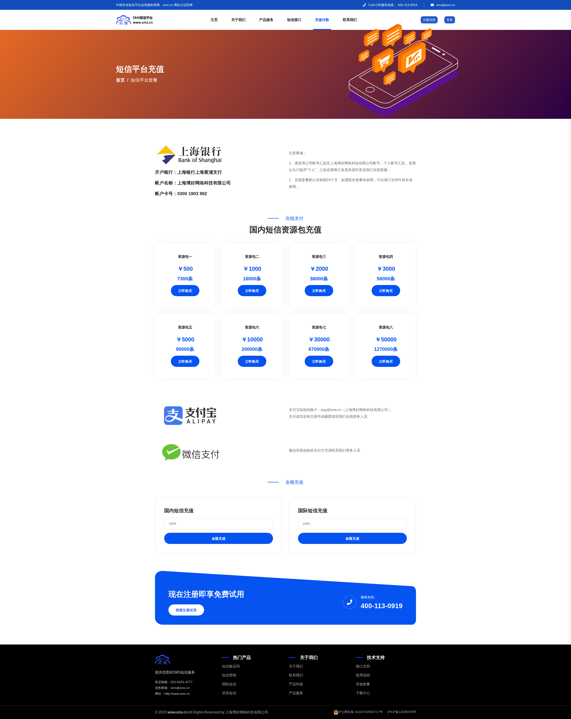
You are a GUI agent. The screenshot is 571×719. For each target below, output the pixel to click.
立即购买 (185, 291)
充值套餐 (363, 684)
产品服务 (266, 20)
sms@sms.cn (445, 5)
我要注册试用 (186, 610)
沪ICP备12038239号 (401, 712)
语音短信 (229, 693)
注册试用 (429, 20)
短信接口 (294, 20)
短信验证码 (231, 666)
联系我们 (350, 20)
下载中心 (363, 693)
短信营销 (229, 675)
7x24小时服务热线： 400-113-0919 (392, 5)
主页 (214, 20)
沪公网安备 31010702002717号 (360, 712)
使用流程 (363, 675)
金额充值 (219, 538)
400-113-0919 (382, 605)
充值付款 (322, 20)
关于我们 (238, 20)
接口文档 (363, 666)
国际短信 (229, 684)
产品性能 (296, 684)
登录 (450, 20)
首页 (120, 80)
